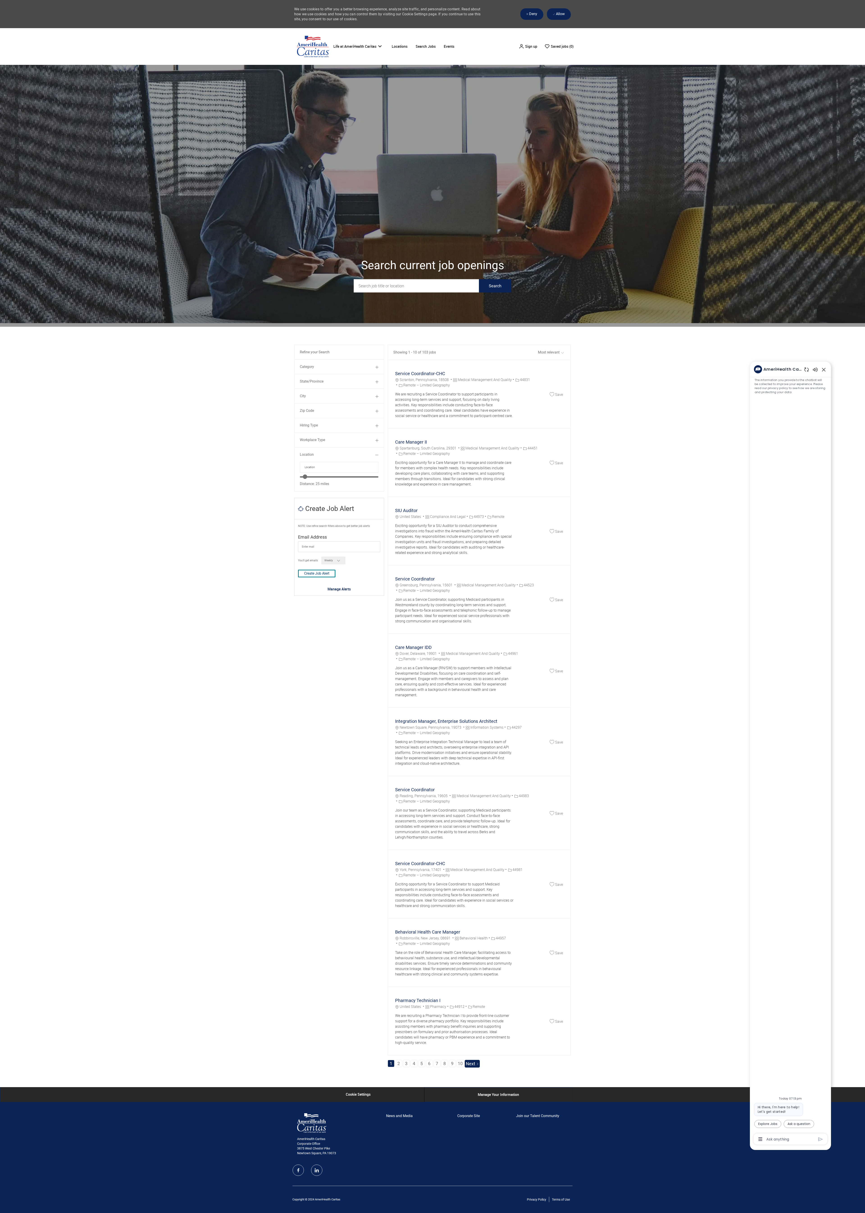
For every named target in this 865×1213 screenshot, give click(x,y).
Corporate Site (468, 1116)
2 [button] (398, 1063)
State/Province (311, 381)
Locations (399, 46)
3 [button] (406, 1063)
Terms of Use (561, 1199)
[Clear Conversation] (806, 369)
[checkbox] (556, 394)
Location (307, 454)
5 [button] (421, 1063)
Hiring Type (309, 425)
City (303, 396)
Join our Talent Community (537, 1116)
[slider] (305, 476)
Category (307, 367)
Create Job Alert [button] (316, 573)
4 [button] (414, 1063)
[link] (339, 589)
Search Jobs (426, 46)
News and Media (399, 1116)
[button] (528, 46)
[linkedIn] (316, 1170)
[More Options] (760, 1139)
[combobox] (339, 467)
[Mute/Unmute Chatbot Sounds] (815, 369)
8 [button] (444, 1063)
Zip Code (307, 410)
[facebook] (298, 1170)
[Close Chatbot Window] (824, 369)
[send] (820, 1139)
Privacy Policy (536, 1199)
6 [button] (429, 1063)
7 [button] (437, 1063)
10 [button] (460, 1063)
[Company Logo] (313, 46)
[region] (790, 754)
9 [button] (452, 1063)
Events (449, 46)
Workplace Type (312, 440)
